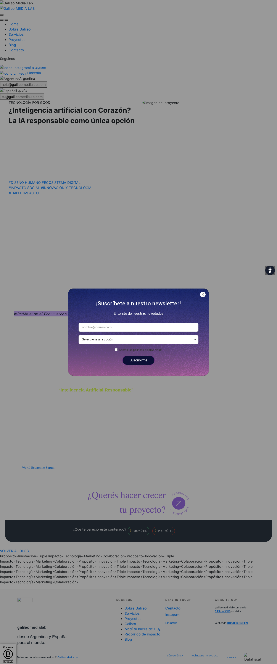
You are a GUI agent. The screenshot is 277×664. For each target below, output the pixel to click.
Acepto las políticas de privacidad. (140, 349)
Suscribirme (138, 360)
